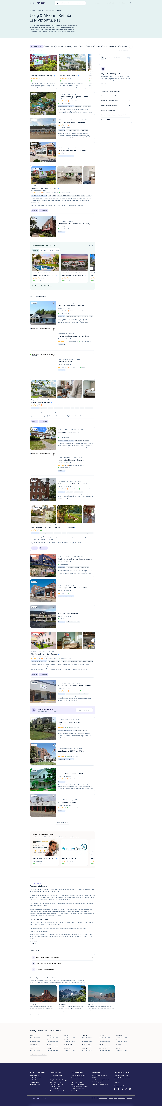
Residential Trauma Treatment (79, 1086)
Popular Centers (55, 1072)
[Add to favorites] (53, 94)
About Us (116, 1080)
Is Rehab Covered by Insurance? (101, 1080)
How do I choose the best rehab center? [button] (113, 115)
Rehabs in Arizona (35, 1084)
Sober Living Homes (56, 1082)
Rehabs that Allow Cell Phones (58, 1091)
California (43, 250)
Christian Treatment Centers (79, 1091)
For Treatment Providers (122, 1072)
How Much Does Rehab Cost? (100, 1084)
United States (40, 10)
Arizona (33, 1004)
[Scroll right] (130, 46)
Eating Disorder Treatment (78, 1075)
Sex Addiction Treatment (78, 1088)
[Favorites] (130, 3)
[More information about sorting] (131, 50)
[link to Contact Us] (114, 1089)
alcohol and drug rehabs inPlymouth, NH (42, 27)
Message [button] (44, 210)
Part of (65, 98)
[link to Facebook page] (134, 1089)
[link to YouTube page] (122, 1089)
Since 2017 (123, 76)
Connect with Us (119, 1086)
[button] (41, 50)
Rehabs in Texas (34, 1082)
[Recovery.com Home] (37, 3)
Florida (51, 250)
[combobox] (70, 3)
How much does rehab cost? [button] (109, 100)
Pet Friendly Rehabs (55, 1088)
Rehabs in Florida (34, 1075)
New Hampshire (49, 10)
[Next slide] (90, 72)
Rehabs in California (35, 1077)
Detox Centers (54, 1077)
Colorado (62, 1004)
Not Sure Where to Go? (37, 1072)
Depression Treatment (77, 1077)
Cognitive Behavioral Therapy (58, 1080)
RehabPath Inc (103, 1098)
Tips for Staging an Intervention (101, 1082)
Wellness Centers (55, 1086)
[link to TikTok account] (126, 1089)
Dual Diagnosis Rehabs (77, 1084)
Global (57, 250)
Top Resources (96, 1072)
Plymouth (42, 296)
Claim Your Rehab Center (121, 1075)
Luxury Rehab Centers (56, 1075)
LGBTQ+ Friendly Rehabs (57, 1084)
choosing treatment (57, 897)
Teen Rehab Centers (76, 1082)
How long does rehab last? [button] (109, 105)
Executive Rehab (75, 1080)
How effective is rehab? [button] (108, 110)
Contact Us (117, 1082)
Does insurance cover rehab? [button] (109, 96)
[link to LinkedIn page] (118, 1089)
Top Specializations (77, 1072)
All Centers (32, 10)
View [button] (33, 210)
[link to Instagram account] (130, 1089)
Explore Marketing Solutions (122, 1077)
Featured (35, 250)
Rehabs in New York (35, 1080)
